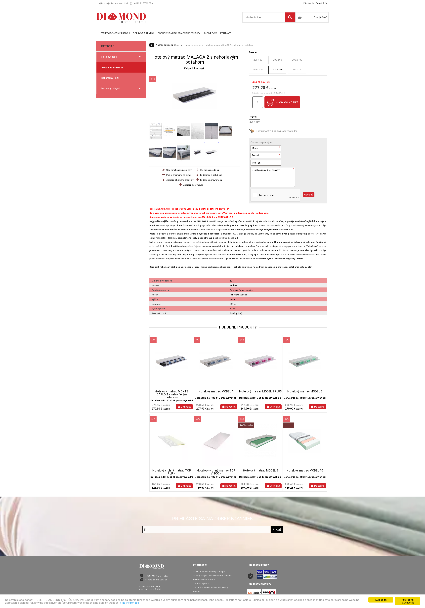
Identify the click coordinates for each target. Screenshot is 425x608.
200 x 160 (277, 69)
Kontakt (225, 33)
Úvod (176, 45)
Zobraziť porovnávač (193, 185)
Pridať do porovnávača (211, 180)
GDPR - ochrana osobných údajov (209, 571)
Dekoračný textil (110, 77)
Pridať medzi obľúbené (211, 175)
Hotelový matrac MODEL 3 (304, 391)
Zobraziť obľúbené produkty (179, 180)
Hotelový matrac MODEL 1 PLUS (260, 391)
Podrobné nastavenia (407, 601)
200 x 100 (297, 59)
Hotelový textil (109, 56)
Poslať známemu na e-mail (178, 175)
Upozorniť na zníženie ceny (179, 170)
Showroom (210, 33)
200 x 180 (297, 69)
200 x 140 (258, 69)
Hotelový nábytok (111, 88)
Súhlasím (381, 599)
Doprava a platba (143, 33)
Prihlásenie (308, 3)
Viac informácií (129, 602)
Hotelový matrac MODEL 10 (305, 470)
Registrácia (321, 3)
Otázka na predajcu (209, 170)
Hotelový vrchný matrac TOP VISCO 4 (216, 472)
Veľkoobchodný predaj (115, 33)
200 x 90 (277, 59)
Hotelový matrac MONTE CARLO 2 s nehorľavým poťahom (171, 394)
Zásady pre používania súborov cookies (212, 575)
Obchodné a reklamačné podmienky (179, 33)
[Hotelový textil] (121, 15)
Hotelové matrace (112, 67)
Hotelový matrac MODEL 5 (260, 470)
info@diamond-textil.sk (156, 579)
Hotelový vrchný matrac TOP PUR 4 (171, 472)
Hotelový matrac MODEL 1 (216, 391)
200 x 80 (258, 59)
